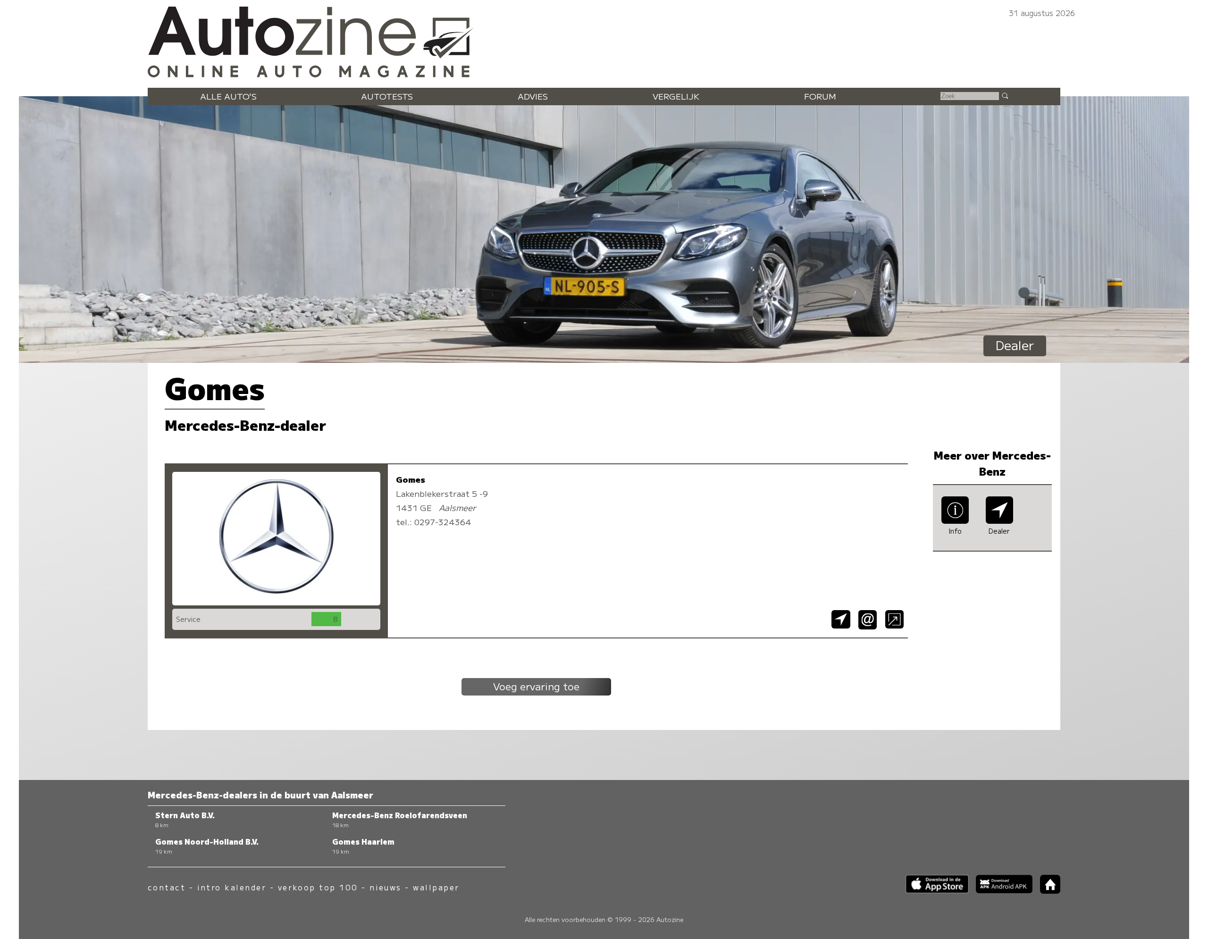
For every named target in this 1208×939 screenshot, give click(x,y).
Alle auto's (228, 96)
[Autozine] (604, 40)
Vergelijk (676, 96)
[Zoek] (1004, 95)
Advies (533, 96)
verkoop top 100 (318, 887)
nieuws (385, 887)
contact (166, 887)
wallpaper (436, 887)
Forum (820, 96)
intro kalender (232, 887)
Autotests (387, 96)
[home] (1046, 890)
